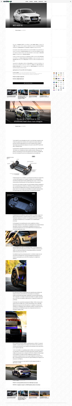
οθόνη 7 (20, 74)
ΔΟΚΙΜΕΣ (35, 1)
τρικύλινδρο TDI (36, 74)
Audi (20, 380)
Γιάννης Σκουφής (18, 30)
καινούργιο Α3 (39, 73)
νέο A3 (18, 74)
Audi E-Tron (33, 72)
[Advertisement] (59, 43)
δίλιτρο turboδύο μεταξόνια (17, 73)
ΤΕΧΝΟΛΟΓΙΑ (41, 1)
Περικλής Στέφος (18, 126)
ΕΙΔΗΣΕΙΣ (31, 1)
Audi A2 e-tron (23, 380)
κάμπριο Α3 (15, 74)
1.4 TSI (20, 72)
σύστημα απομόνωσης (26, 74)
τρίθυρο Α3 (32, 74)
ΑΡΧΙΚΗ (27, 1)
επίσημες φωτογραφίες (33, 73)
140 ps (23, 72)
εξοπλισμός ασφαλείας (25, 73)
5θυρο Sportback (26, 72)
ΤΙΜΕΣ (45, 1)
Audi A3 (31, 72)
